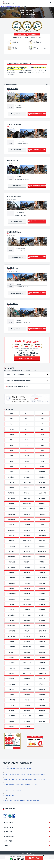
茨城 (3, 774)
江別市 (27, 440)
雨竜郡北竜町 (12, 562)
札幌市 (11, 413)
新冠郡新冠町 (27, 668)
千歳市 (42, 450)
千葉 (21, 774)
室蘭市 (27, 418)
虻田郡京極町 (27, 519)
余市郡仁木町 (12, 535)
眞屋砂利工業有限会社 (14, 196)
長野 (23, 779)
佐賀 (15, 800)
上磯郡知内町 (12, 482)
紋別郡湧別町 (27, 641)
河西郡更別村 (42, 689)
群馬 (10, 774)
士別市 (27, 445)
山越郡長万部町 (11, 493)
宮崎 (31, 800)
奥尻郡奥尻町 (42, 498)
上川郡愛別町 (12, 572)
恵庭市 (11, 466)
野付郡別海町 (27, 721)
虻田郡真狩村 (27, 514)
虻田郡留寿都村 (42, 514)
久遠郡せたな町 (27, 503)
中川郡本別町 (42, 700)
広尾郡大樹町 (12, 694)
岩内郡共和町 (12, 525)
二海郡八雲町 (42, 487)
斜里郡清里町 (27, 631)
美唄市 (42, 434)
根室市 (27, 450)
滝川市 (11, 456)
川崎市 (38, 774)
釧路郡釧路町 (12, 710)
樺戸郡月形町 (12, 551)
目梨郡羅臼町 (27, 726)
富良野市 (27, 461)
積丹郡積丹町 (27, 530)
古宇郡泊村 (42, 525)
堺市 (22, 784)
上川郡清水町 (42, 684)
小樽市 (42, 413)
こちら (29, 350)
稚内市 (27, 434)
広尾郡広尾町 (27, 694)
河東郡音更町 (12, 678)
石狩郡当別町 (42, 471)
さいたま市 (16, 774)
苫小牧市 (12, 434)
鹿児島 (34, 800)
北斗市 (27, 471)
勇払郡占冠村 (27, 583)
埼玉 (13, 774)
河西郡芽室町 (12, 689)
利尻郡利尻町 (42, 620)
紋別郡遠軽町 (12, 641)
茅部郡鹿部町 (12, 487)
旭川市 (11, 418)
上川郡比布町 (42, 567)
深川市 (11, 461)
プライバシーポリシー (29, 853)
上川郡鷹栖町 (42, 562)
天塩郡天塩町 (12, 609)
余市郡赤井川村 (42, 535)
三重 (3, 784)
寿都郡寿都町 (12, 509)
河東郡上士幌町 (42, 678)
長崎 (18, 800)
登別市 (42, 461)
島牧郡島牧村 (42, 503)
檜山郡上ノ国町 (42, 493)
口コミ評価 (9, 90)
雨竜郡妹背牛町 (11, 556)
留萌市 (42, 429)
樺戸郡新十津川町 (42, 551)
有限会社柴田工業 (12, 160)
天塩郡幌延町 (27, 609)
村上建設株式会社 (12, 268)
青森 (11, 768)
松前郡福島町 (42, 477)
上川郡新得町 (27, 684)
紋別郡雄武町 (42, 647)
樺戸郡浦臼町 (27, 551)
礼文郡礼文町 (27, 620)
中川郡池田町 (12, 700)
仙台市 (20, 768)
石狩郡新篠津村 (11, 477)
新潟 (3, 779)
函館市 (27, 413)
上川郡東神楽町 (11, 567)
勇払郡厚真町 (27, 657)
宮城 (17, 768)
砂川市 (27, 456)
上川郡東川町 (42, 572)
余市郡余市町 (27, 535)
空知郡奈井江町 (27, 540)
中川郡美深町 (42, 588)
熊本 (21, 800)
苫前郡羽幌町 (12, 604)
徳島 (3, 795)
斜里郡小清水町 (42, 631)
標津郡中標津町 (42, 721)
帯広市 (11, 424)
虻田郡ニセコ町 (11, 514)
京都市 (12, 784)
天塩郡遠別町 (42, 604)
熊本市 (23, 800)
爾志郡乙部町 (27, 498)
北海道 (4, 768)
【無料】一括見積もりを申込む (27, 358)
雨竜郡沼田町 (27, 562)
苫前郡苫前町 (42, 599)
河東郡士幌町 (27, 678)
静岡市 (31, 779)
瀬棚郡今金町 (12, 503)
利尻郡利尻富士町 (12, 625)
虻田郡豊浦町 (27, 652)
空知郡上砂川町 (42, 540)
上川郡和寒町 (42, 583)
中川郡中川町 (27, 594)
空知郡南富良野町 (12, 583)
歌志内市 (42, 456)
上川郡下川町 (27, 588)
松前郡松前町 (27, 477)
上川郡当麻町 (27, 567)
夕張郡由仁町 (12, 546)
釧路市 (42, 418)
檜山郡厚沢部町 (11, 498)
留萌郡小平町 (27, 599)
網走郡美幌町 (27, 625)
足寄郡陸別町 (27, 705)
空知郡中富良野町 (42, 578)
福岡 (3, 800)
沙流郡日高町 (42, 663)
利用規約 (22, 853)
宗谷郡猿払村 (42, 609)
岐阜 (26, 779)
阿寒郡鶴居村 (42, 716)
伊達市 (27, 466)
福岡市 (10, 800)
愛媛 (10, 795)
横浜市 (34, 774)
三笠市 (11, 450)
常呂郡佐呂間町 (42, 636)
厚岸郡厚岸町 (27, 710)
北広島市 (42, 466)
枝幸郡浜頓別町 (11, 615)
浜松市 (35, 779)
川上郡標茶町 (12, 716)
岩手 (14, 768)
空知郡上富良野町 (27, 578)
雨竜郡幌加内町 (42, 594)
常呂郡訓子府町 (11, 636)
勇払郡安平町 (12, 663)
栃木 (7, 774)
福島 (30, 768)
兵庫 (26, 784)
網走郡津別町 (42, 625)
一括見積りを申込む (33, 858)
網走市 (27, 429)
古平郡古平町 (42, 530)
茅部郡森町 (27, 487)
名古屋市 (42, 779)
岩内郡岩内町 (27, 525)
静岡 (29, 779)
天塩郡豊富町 (12, 620)
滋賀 (7, 784)
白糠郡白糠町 (12, 721)
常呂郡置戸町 (27, 636)
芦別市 (11, 440)
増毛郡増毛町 (12, 599)
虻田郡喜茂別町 (11, 519)
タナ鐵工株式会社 (12, 304)
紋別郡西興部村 (27, 647)
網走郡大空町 (12, 652)
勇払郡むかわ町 (27, 663)
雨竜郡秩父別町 (27, 556)
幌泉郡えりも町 (27, 673)
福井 (16, 779)
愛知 (39, 779)
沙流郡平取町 (12, 668)
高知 (13, 795)
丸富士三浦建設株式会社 (14, 232)
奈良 (32, 784)
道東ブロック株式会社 (14, 125)
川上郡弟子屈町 (27, 716)
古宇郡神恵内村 (11, 530)
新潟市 (6, 779)
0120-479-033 (18, 859)
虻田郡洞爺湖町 (42, 657)
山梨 (20, 779)
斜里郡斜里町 (12, 631)
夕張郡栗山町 (42, 546)
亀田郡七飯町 (42, 482)
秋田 (24, 768)
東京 (28, 774)
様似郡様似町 (12, 673)
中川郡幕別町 (42, 694)
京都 (10, 784)
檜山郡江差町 (27, 493)
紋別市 (11, 445)
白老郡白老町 (12, 657)
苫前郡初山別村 (27, 604)
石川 (13, 779)
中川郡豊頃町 (27, 700)
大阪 (16, 784)
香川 (7, 795)
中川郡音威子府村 (12, 594)
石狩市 (11, 471)
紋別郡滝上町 (42, 641)
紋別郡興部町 (12, 647)
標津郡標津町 (12, 726)
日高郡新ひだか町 (42, 673)
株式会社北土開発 (12, 89)
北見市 (27, 424)
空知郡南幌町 (12, 540)
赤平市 (42, 440)
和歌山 (36, 784)
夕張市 (42, 424)
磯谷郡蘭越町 (42, 509)
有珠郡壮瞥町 (42, 652)
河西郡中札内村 (27, 689)
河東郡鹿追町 (12, 684)
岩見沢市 (12, 429)
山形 (27, 768)
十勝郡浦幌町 (42, 705)
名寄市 (42, 445)
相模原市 (42, 774)
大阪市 (19, 784)
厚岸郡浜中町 (42, 710)
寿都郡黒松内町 (27, 509)
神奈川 (31, 774)
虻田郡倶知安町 (42, 519)
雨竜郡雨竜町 (42, 556)
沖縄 (38, 800)
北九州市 (6, 800)
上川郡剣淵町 (12, 588)
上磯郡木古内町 (27, 482)
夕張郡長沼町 (27, 546)
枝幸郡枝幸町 (42, 615)
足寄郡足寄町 (12, 705)
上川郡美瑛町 (12, 578)
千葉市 (24, 774)
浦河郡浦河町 (42, 668)
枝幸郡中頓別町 (27, 615)
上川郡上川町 (27, 572)
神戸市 (28, 784)
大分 (28, 800)
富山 (10, 779)
